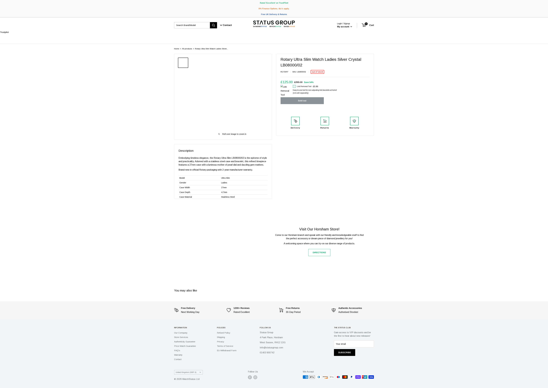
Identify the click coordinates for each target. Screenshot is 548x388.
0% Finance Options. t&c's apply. (274, 8)
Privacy (220, 341)
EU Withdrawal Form (226, 350)
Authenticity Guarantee (184, 341)
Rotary (284, 72)
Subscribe (344, 352)
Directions (319, 252)
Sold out (302, 100)
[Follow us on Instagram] (255, 377)
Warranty (178, 355)
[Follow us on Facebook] (250, 377)
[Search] (213, 25)
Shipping (221, 337)
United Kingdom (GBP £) (186, 372)
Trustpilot (4, 32)
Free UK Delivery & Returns (274, 14)
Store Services (181, 337)
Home (176, 49)
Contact (178, 359)
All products (187, 49)
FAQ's (177, 350)
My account (343, 26)
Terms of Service (225, 346)
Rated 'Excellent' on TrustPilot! (274, 3)
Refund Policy (223, 333)
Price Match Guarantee (185, 346)
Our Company (181, 333)
